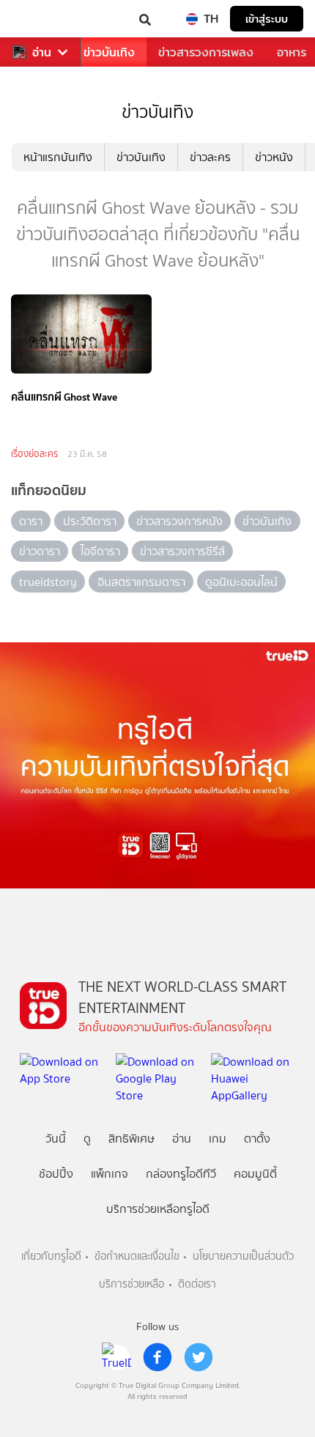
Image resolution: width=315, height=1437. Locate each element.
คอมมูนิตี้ (255, 1173)
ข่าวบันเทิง (109, 52)
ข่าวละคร (210, 157)
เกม (217, 1138)
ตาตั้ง (257, 1138)
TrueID (41, 19)
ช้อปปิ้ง (56, 1173)
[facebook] (157, 1357)
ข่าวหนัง (274, 157)
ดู (87, 1138)
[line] (116, 1357)
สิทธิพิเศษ (131, 1138)
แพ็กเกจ (109, 1173)
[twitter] (198, 1357)
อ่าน (41, 52)
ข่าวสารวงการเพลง (205, 52)
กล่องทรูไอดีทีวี (181, 1173)
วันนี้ (55, 1138)
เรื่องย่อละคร (34, 454)
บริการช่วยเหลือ (131, 1284)
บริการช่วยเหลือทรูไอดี (158, 1208)
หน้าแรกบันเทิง (57, 157)
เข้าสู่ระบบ (266, 18)
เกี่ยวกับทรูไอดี (51, 1256)
